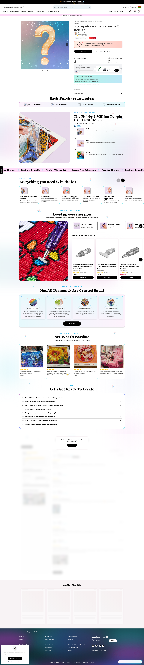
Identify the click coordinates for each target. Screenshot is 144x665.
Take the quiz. (138, 662)
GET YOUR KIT (72, 323)
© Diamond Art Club (76, 270)
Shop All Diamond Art (82, 21)
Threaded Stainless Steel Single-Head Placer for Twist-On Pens (130, 266)
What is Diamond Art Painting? (26, 642)
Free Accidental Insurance (51, 642)
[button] (42, 70)
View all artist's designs (82, 34)
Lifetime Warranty (49, 644)
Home (75, 21)
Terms (51, 662)
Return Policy (48, 650)
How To (116, 11)
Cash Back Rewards (72, 642)
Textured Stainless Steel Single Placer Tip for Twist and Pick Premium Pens (83, 266)
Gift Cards (70, 639)
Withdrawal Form (49, 653)
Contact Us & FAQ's (49, 639)
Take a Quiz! (103, 650)
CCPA (63, 662)
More (121, 11)
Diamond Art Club (90, 662)
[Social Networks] (93, 646)
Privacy (57, 662)
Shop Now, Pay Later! (73, 647)
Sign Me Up (113, 640)
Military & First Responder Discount (76, 644)
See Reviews (72, 445)
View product (130, 277)
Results (110, 11)
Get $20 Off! (126, 7)
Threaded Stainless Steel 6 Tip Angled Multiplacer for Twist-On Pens (106, 266)
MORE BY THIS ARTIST (105, 51)
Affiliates (70, 650)
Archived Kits (77, 662)
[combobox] (72, 7)
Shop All (83, 51)
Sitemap (69, 662)
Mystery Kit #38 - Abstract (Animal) (95, 21)
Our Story (21, 639)
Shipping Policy (48, 647)
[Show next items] (123, 180)
